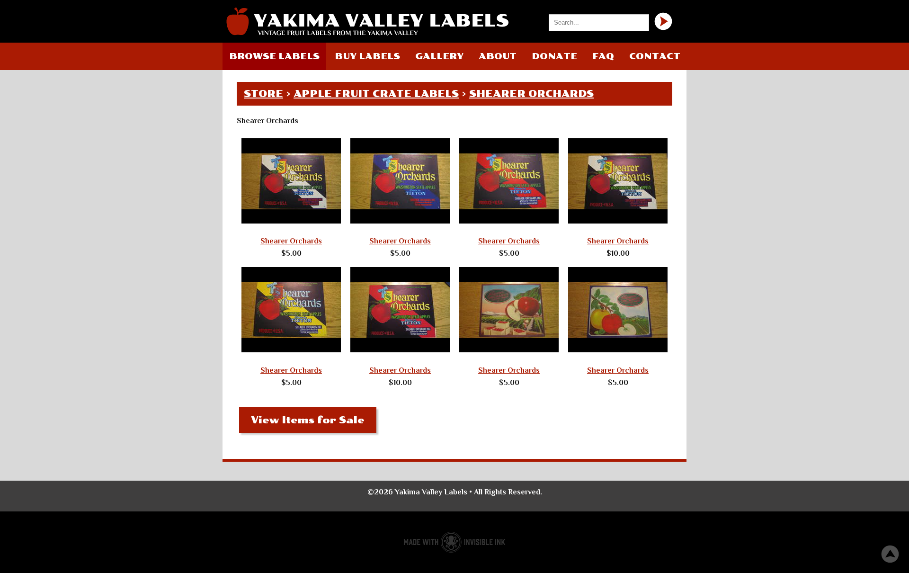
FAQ (603, 56)
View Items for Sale (308, 420)
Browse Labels (274, 56)
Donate (554, 56)
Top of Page (890, 554)
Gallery (439, 56)
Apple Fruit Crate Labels (376, 93)
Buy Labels (367, 56)
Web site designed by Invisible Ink (454, 542)
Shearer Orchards (531, 93)
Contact (654, 56)
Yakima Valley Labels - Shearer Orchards (367, 21)
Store (263, 93)
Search (663, 21)
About (498, 56)
